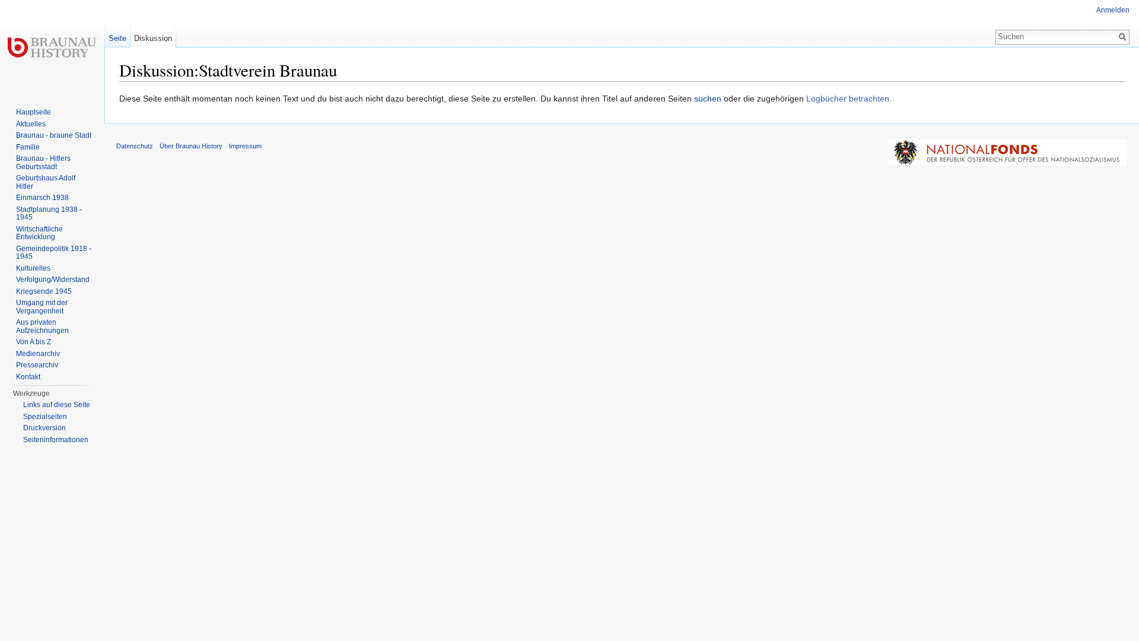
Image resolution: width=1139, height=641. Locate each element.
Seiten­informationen (55, 440)
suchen (707, 98)
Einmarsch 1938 (42, 197)
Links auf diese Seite (56, 405)
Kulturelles (33, 268)
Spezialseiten (45, 416)
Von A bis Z (33, 342)
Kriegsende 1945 (44, 291)
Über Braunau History (191, 146)
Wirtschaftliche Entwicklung (39, 233)
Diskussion (153, 38)
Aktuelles (31, 124)
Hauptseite (33, 112)
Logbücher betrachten (847, 98)
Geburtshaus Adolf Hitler (45, 182)
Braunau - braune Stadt (53, 135)
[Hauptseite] (52, 47)
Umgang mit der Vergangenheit (42, 307)
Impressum (245, 146)
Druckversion (44, 428)
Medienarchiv (38, 354)
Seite (117, 38)
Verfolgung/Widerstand (53, 279)
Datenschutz (134, 146)
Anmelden (1113, 10)
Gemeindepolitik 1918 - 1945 (53, 253)
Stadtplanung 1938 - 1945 (49, 213)
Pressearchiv (37, 365)
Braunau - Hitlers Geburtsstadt (43, 162)
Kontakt (28, 377)
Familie (28, 147)
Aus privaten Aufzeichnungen (42, 326)
